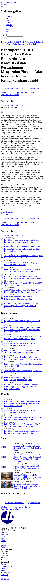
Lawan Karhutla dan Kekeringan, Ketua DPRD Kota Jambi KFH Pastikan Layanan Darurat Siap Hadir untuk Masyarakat (22, 249)
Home (3, 42)
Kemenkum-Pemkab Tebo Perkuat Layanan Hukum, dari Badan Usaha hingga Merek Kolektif (22, 277)
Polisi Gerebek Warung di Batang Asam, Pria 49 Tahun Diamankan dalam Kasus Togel (22, 270)
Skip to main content (8, 2)
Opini (8, 29)
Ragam (8, 20)
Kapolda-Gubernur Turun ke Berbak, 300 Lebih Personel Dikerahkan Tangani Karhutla (22, 241)
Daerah (8, 23)
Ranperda (4, 214)
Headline (9, 16)
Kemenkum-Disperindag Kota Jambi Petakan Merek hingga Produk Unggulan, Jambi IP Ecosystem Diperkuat (21, 306)
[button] (3, 99)
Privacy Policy (6, 577)
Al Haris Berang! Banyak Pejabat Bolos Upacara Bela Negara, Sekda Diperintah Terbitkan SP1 (26, 486)
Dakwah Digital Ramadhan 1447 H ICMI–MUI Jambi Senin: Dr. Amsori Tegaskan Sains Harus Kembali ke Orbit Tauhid (27, 458)
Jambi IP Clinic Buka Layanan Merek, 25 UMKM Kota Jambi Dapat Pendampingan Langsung (23, 291)
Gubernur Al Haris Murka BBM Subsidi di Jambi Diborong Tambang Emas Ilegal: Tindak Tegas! (27, 477)
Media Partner (6, 573)
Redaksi (4, 564)
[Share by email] (10, 93)
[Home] (4, 4)
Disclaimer (5, 579)
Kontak (3, 570)
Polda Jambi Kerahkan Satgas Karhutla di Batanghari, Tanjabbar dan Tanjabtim (19, 298)
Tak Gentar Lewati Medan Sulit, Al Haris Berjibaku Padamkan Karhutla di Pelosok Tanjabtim (23, 257)
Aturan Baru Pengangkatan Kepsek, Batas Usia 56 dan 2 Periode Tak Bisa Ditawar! (27, 448)
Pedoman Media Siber (9, 566)
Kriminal (9, 25)
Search (3, 35)
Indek (8, 31)
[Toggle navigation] (2, 6)
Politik (8, 18)
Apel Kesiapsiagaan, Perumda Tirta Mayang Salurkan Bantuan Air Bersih (20, 264)
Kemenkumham (7, 212)
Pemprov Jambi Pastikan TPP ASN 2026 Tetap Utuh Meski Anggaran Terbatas (26, 468)
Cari (30, 44)
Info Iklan (4, 575)
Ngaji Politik (10, 27)
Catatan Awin (23, 44)
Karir (3, 568)
